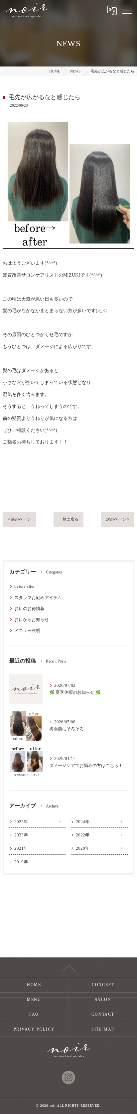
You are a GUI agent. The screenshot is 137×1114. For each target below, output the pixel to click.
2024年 (82, 821)
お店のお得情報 (29, 608)
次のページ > (117, 519)
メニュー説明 (27, 630)
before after (24, 586)
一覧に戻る (68, 519)
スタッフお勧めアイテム (38, 597)
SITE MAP (102, 1029)
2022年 (82, 835)
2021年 (21, 848)
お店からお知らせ (31, 619)
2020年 (82, 848)
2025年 (21, 821)
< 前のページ (19, 519)
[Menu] (126, 10)
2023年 (21, 835)
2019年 (21, 862)
